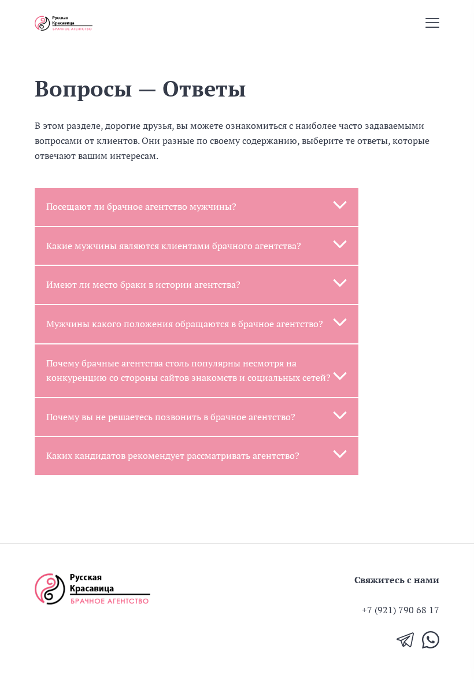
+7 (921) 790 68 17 (400, 609)
